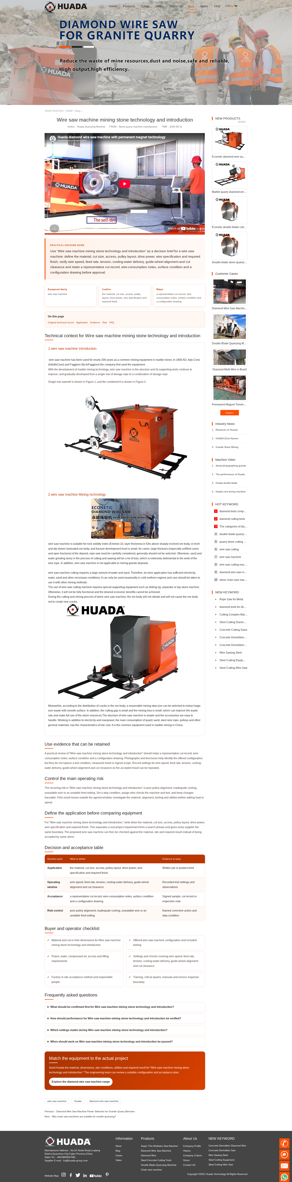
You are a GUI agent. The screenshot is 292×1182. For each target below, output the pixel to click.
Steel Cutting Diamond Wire (233, 622)
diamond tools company (231, 511)
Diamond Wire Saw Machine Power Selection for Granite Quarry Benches (95, 1111)
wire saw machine (56, 1101)
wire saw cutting (227, 549)
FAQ (111, 322)
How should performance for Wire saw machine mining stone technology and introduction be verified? (115, 1018)
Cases (119, 1155)
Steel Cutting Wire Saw (233, 667)
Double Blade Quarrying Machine (158, 1165)
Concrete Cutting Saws (233, 629)
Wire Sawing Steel (231, 652)
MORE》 (242, 122)
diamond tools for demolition (233, 606)
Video (119, 1160)
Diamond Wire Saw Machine (156, 1150)
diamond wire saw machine (103, 1101)
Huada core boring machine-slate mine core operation (229, 493)
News (118, 1146)
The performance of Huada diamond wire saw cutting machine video (228, 476)
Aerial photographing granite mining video (229, 467)
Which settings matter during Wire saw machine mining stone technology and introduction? (108, 1030)
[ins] (64, 1175)
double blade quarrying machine (231, 534)
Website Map (52, 1175)
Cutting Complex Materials (233, 614)
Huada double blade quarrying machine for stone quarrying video (227, 484)
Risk (104, 322)
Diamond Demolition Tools (222, 1162)
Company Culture (192, 1155)
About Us (190, 1138)
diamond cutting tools (230, 518)
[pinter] (108, 1175)
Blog (78, 111)
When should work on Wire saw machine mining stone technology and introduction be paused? (111, 1041)
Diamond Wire (148, 1155)
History (187, 1150)
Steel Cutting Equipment (233, 660)
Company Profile (192, 1146)
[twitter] (79, 1175)
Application (82, 322)
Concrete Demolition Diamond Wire (233, 637)
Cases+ (230, 412)
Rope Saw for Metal (231, 599)
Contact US (189, 1165)
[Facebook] (72, 1175)
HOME (69, 111)
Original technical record (61, 322)
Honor (186, 1160)
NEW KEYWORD (222, 1138)
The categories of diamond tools (231, 526)
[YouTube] (97, 1175)
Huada (77, 1101)
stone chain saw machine (230, 579)
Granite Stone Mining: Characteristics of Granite (225, 448)
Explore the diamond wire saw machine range (81, 1081)
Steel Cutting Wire (218, 1157)
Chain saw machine (151, 1169)
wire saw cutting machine (231, 564)
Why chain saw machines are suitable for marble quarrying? (84, 1116)
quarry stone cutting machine (231, 541)
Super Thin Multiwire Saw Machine (159, 1146)
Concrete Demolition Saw (233, 645)
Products (147, 1138)
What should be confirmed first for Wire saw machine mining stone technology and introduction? (112, 1006)
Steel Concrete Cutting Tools (156, 1160)
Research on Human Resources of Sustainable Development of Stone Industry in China (228, 431)
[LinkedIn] (86, 1175)
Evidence (95, 322)
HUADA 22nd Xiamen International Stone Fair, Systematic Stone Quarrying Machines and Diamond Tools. (228, 440)
